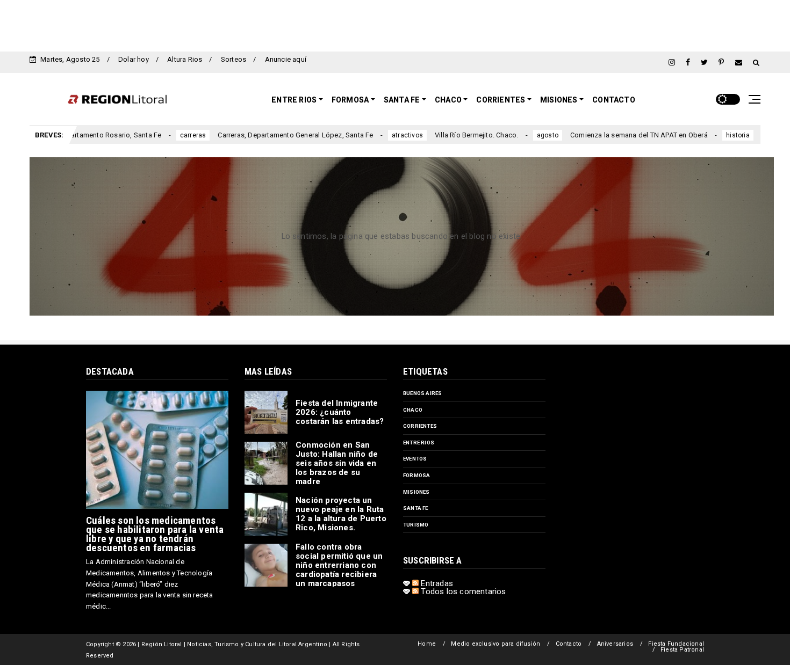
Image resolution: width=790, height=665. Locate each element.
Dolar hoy (133, 59)
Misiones (559, 100)
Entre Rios (294, 100)
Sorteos (233, 59)
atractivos (368, 135)
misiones (416, 492)
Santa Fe (402, 100)
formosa (416, 475)
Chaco (448, 100)
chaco (412, 410)
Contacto (613, 100)
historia (700, 135)
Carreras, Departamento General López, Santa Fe (257, 135)
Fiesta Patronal (682, 650)
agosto (509, 135)
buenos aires (422, 393)
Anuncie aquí (285, 59)
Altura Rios (184, 59)
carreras (154, 135)
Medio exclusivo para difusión (495, 644)
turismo (415, 525)
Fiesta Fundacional (676, 644)
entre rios (418, 442)
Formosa (350, 100)
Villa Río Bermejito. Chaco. (437, 135)
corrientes (420, 426)
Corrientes (500, 100)
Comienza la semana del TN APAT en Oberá (600, 135)
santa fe (415, 508)
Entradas (436, 583)
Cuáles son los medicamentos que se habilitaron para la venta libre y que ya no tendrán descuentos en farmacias (155, 534)
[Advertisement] (395, 24)
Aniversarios (615, 644)
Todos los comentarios (462, 591)
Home (427, 644)
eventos (415, 459)
